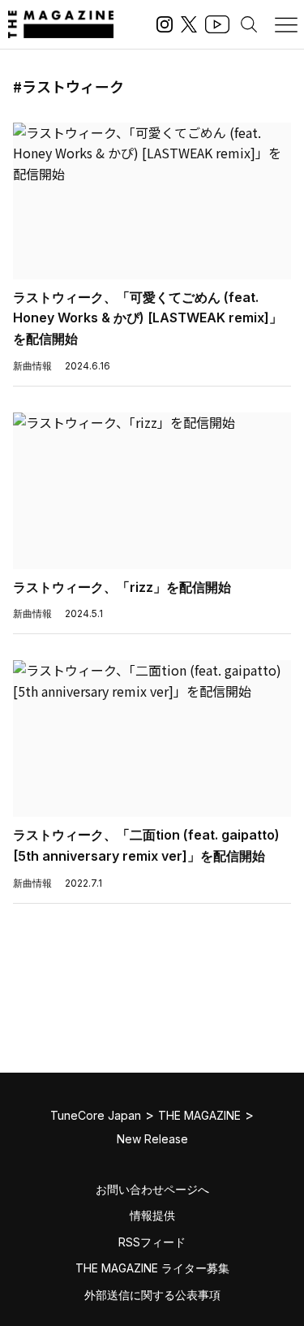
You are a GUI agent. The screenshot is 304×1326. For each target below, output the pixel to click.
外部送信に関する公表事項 (152, 1295)
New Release (152, 1139)
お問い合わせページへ (152, 1189)
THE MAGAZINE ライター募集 (152, 1268)
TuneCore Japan (95, 1115)
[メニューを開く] (286, 24)
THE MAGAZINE (199, 1115)
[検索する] (249, 24)
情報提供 (152, 1215)
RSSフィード (152, 1242)
